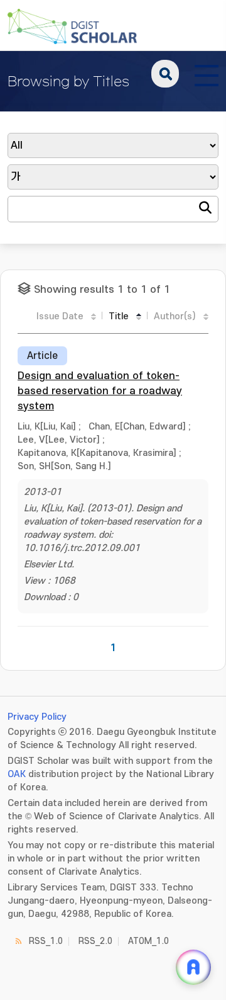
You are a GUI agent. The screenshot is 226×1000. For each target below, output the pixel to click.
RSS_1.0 (46, 941)
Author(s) (175, 316)
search (165, 74)
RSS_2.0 (95, 941)
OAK (17, 774)
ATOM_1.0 (148, 941)
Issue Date (59, 316)
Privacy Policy (37, 717)
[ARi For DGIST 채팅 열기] (193, 967)
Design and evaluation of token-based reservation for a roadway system (100, 391)
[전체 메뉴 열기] (206, 74)
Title (119, 316)
